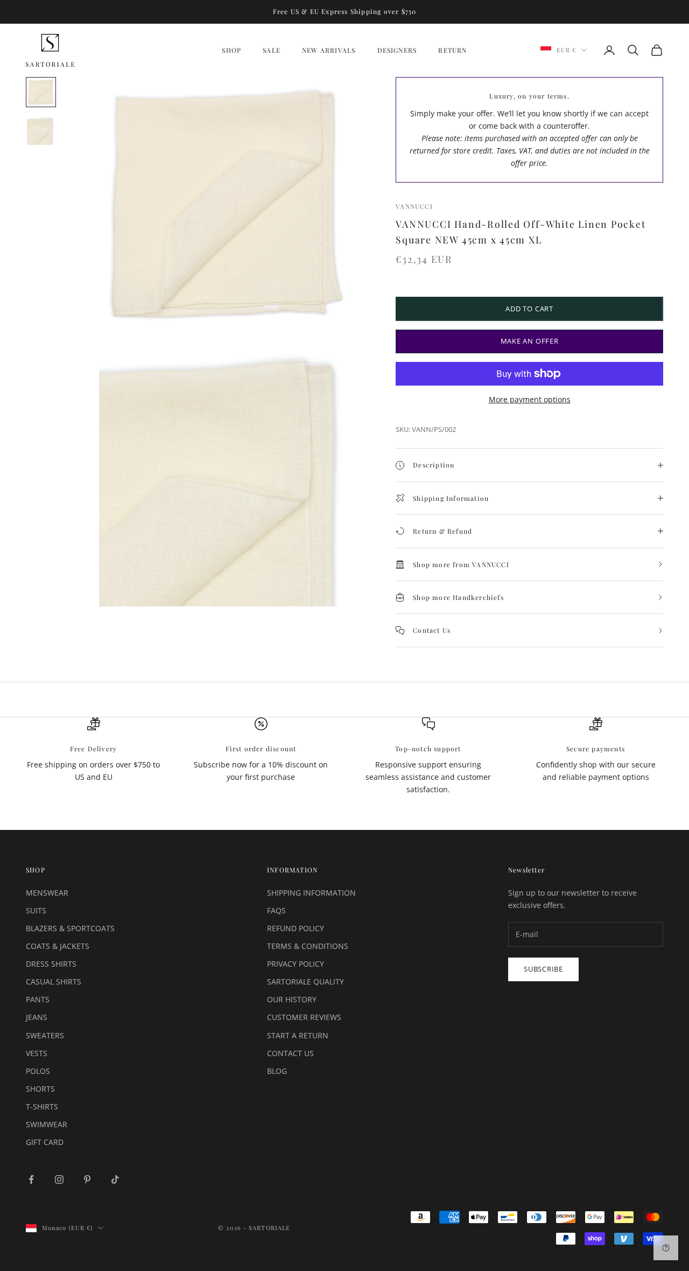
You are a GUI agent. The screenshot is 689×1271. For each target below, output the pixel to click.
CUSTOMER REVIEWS (304, 1017)
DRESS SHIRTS (51, 964)
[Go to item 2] (41, 131)
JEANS (36, 1017)
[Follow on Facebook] (31, 1179)
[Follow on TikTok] (115, 1179)
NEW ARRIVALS (328, 50)
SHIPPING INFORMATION (311, 893)
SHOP (231, 50)
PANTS (38, 999)
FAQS (276, 910)
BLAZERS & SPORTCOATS (70, 928)
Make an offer (530, 341)
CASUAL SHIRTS (53, 981)
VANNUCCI (414, 206)
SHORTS (40, 1089)
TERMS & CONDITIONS (307, 946)
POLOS (38, 1071)
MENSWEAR (47, 893)
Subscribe (543, 969)
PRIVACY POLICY (295, 964)
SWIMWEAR (46, 1124)
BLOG (277, 1071)
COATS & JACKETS (57, 946)
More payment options (530, 399)
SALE (271, 50)
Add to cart (529, 308)
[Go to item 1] (41, 92)
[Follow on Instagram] (59, 1179)
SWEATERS (45, 1035)
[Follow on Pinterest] (87, 1179)
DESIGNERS (397, 50)
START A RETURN (297, 1035)
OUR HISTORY (292, 999)
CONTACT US (290, 1053)
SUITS (36, 910)
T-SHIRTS (42, 1106)
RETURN (452, 50)
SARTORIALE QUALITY (305, 981)
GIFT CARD (45, 1142)
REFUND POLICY (295, 928)
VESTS (36, 1053)
